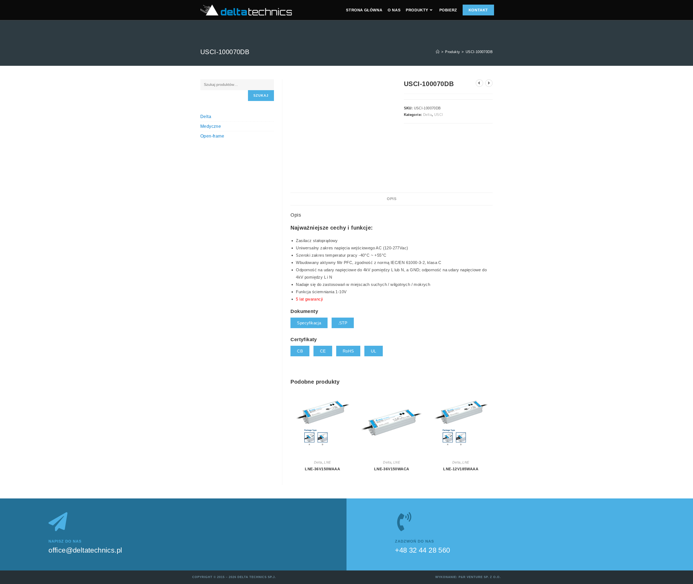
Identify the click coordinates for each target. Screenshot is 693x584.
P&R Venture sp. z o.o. (480, 577)
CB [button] (300, 351)
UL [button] (373, 351)
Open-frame (212, 136)
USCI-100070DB (479, 52)
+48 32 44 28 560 (422, 550)
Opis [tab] (391, 199)
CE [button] (323, 351)
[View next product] (489, 83)
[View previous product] (479, 83)
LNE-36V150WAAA (322, 469)
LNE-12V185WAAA (460, 469)
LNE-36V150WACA (391, 469)
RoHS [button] (348, 351)
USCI (438, 115)
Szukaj (261, 95)
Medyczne (210, 126)
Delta (427, 115)
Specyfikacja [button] (309, 323)
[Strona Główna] (437, 52)
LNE (327, 462)
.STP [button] (343, 323)
